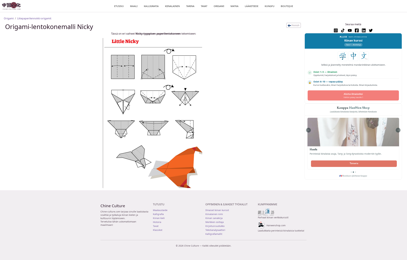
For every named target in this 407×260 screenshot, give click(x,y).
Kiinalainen (172, 6)
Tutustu (354, 163)
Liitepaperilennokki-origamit (34, 18)
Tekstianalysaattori (215, 229)
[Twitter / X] (370, 30)
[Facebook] (356, 30)
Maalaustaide (160, 210)
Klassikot (157, 229)
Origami (219, 6)
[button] (293, 25)
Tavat (204, 6)
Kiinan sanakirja (214, 218)
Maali (134, 6)
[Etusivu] (12, 6)
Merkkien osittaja (214, 222)
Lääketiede (251, 6)
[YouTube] (349, 30)
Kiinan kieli (159, 218)
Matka (234, 6)
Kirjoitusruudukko (214, 226)
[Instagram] (335, 30)
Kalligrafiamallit (213, 233)
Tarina (190, 6)
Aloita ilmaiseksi (353, 95)
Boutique (287, 6)
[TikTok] (342, 30)
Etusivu (119, 6)
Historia (157, 222)
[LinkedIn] (363, 30)
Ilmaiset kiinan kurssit (217, 210)
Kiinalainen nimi (214, 214)
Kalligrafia (151, 6)
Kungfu (269, 6)
